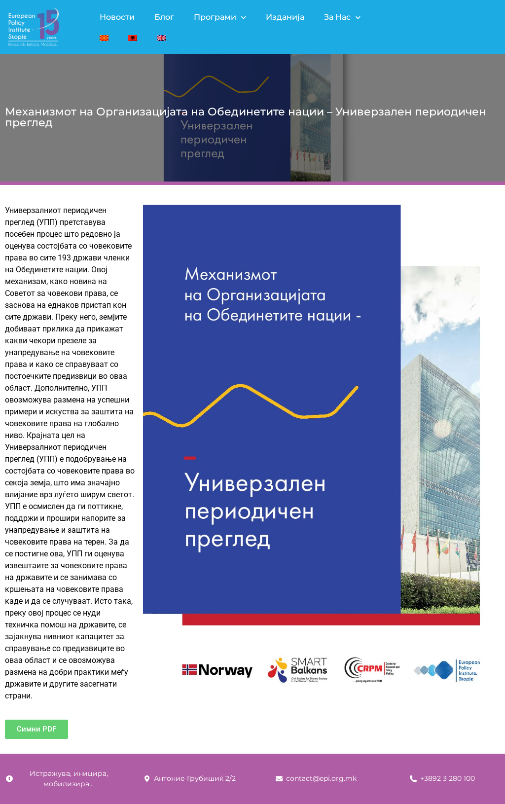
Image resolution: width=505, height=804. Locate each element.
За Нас (337, 17)
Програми (215, 17)
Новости (117, 17)
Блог (164, 17)
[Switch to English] (161, 38)
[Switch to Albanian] (132, 38)
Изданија (285, 17)
